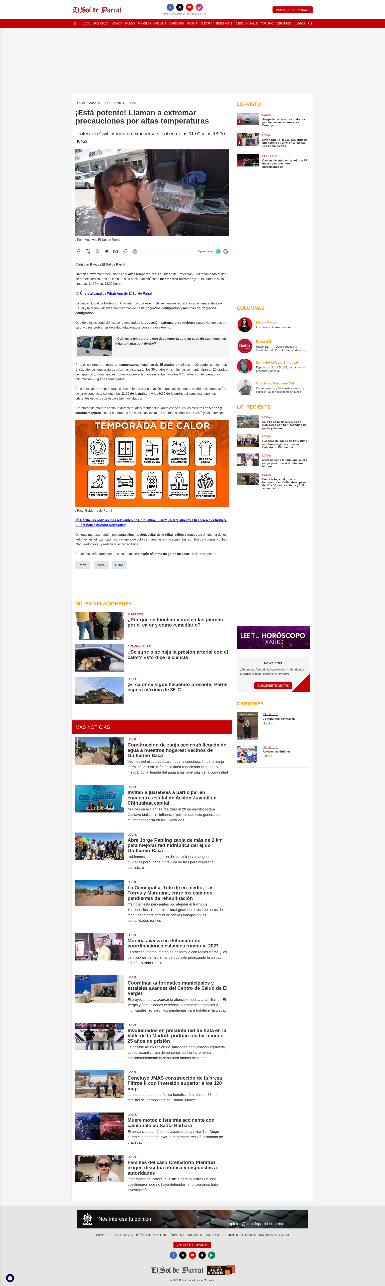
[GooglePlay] (211, 1255)
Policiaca (101, 23)
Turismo (267, 23)
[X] (179, 7)
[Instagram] (199, 7)
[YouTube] (189, 7)
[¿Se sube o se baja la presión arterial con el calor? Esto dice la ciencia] (99, 658)
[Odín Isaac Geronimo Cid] (245, 387)
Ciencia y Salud (247, 23)
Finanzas (144, 23)
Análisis (160, 23)
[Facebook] (170, 7)
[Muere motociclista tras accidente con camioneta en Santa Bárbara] (99, 1131)
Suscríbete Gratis (273, 685)
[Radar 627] (245, 346)
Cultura (206, 23)
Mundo (130, 23)
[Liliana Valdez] (245, 325)
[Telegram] (106, 251)
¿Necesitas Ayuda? (192, 1245)
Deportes (284, 23)
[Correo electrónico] (115, 251)
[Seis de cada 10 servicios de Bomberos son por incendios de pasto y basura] (248, 422)
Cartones (176, 23)
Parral (83, 565)
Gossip (192, 23)
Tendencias (224, 23)
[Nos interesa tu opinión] (192, 1219)
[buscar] (310, 23)
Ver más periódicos (292, 9)
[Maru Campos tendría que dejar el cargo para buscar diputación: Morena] (248, 460)
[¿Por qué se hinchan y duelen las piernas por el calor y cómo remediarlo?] (99, 626)
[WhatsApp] (97, 251)
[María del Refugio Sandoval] (245, 366)
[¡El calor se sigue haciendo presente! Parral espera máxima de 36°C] (99, 690)
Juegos (299, 23)
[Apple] (202, 1255)
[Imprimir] (135, 251)
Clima (119, 565)
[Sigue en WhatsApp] (218, 251)
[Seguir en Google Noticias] (225, 251)
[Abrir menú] (75, 23)
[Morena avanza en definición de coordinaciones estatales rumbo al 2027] (99, 952)
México (116, 23)
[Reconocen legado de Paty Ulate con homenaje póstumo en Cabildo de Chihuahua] (248, 441)
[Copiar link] (125, 251)
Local (87, 23)
